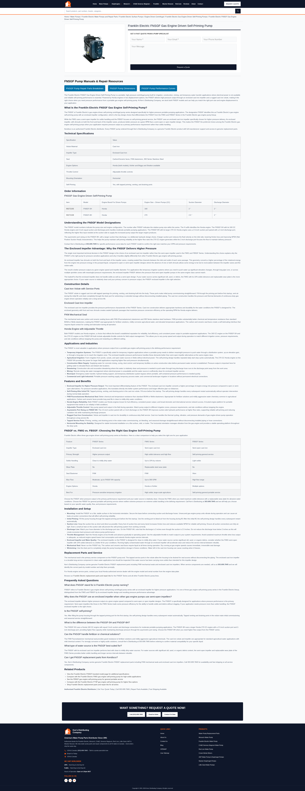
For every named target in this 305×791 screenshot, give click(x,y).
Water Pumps (103, 4)
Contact (200, 4)
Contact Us (164, 741)
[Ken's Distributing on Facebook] (66, 780)
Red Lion (178, 4)
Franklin (156, 4)
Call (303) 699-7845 (136, 714)
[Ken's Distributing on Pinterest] (74, 780)
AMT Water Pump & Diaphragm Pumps (211, 757)
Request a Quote (232, 4)
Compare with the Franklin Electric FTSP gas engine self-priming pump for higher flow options (102, 682)
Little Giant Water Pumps (207, 765)
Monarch (127, 4)
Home (95, 4)
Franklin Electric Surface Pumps (131, 17)
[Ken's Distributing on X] (70, 780)
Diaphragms (116, 4)
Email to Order (153, 714)
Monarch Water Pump (206, 737)
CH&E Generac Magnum (141, 4)
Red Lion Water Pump (206, 749)
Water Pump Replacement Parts (209, 733)
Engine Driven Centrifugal (154, 17)
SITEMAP (163, 749)
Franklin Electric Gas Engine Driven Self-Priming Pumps (186, 17)
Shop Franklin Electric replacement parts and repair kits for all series (92, 685)
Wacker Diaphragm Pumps (207, 761)
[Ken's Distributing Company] (67, 731)
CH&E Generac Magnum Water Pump (211, 745)
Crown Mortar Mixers (205, 753)
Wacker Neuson (167, 4)
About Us (163, 737)
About (193, 4)
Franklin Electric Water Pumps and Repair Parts (100, 17)
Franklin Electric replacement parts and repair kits (92, 576)
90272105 (70, 209)
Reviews (186, 4)
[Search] (238, 11)
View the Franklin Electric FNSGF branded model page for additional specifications (98, 674)
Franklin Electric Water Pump (208, 741)
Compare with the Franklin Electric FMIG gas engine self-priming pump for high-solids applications (104, 677)
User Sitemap (164, 753)
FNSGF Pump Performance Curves (158, 88)
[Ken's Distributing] (68, 4)
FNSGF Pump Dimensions (122, 88)
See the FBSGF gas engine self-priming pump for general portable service (95, 679)
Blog (161, 745)
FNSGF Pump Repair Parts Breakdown (84, 88)
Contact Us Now (169, 714)
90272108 (70, 215)
